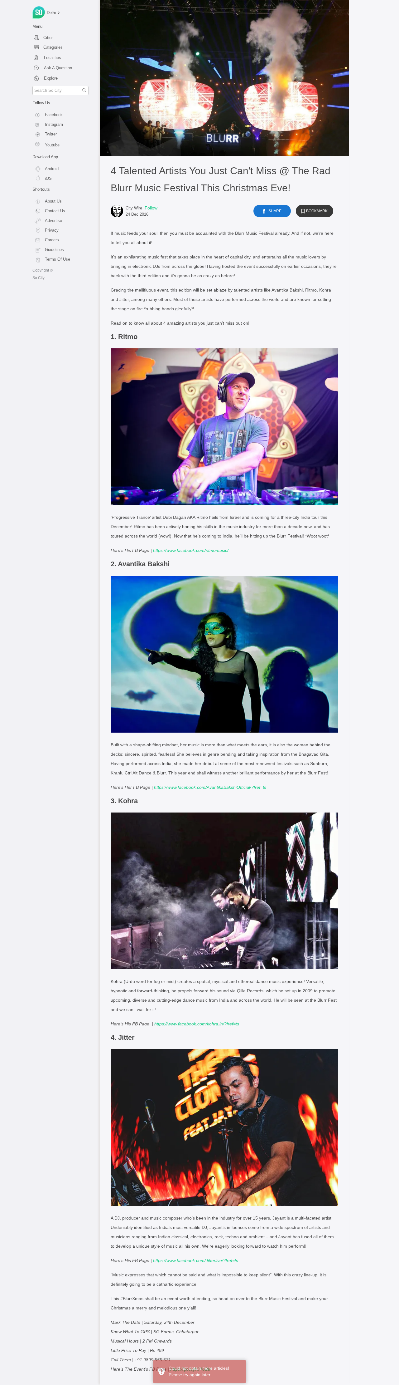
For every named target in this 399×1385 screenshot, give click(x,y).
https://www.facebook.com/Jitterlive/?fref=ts (195, 1260)
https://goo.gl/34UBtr (190, 1369)
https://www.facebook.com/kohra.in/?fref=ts (196, 1023)
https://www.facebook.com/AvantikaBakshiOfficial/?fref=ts (210, 787)
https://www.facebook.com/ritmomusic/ (190, 550)
